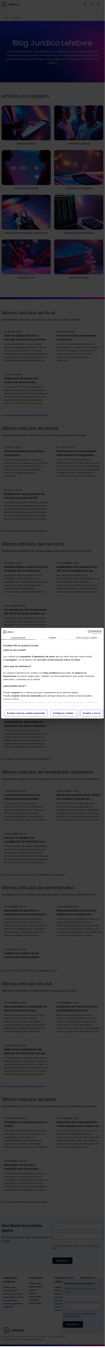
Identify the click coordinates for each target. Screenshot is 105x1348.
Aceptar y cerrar (92, 713)
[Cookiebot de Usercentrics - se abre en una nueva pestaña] (90, 632)
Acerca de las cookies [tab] (86, 637)
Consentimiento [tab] (18, 637)
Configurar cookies (63, 713)
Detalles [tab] (52, 637)
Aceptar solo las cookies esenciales (26, 713)
